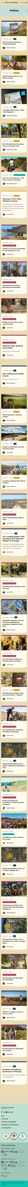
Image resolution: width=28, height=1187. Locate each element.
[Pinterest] (6, 1112)
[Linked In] (9, 1112)
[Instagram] (4, 1112)
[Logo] (9, 2)
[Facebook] (1, 1112)
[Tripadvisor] (12, 1112)
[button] (22, 3)
